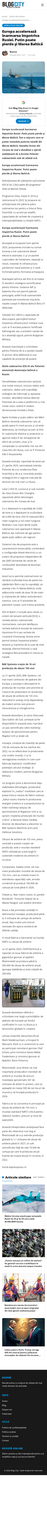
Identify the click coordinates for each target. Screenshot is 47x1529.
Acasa (4, 1401)
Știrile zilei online (17, 16)
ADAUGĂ (23, 121)
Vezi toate (38, 1177)
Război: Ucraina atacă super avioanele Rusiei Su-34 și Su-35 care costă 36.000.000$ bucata (23, 1219)
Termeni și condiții (10, 1436)
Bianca (13, 51)
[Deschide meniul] (42, 4)
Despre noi (7, 1409)
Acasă (4, 16)
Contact (5, 1440)
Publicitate (6, 1414)
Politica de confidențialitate (14, 1427)
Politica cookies (9, 1432)
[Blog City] (20, 5)
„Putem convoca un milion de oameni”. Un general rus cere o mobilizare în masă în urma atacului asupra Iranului (24, 1263)
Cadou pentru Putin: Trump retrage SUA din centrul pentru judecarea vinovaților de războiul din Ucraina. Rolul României (22, 1353)
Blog (4, 1405)
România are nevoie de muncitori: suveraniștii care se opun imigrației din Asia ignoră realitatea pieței (22, 1308)
